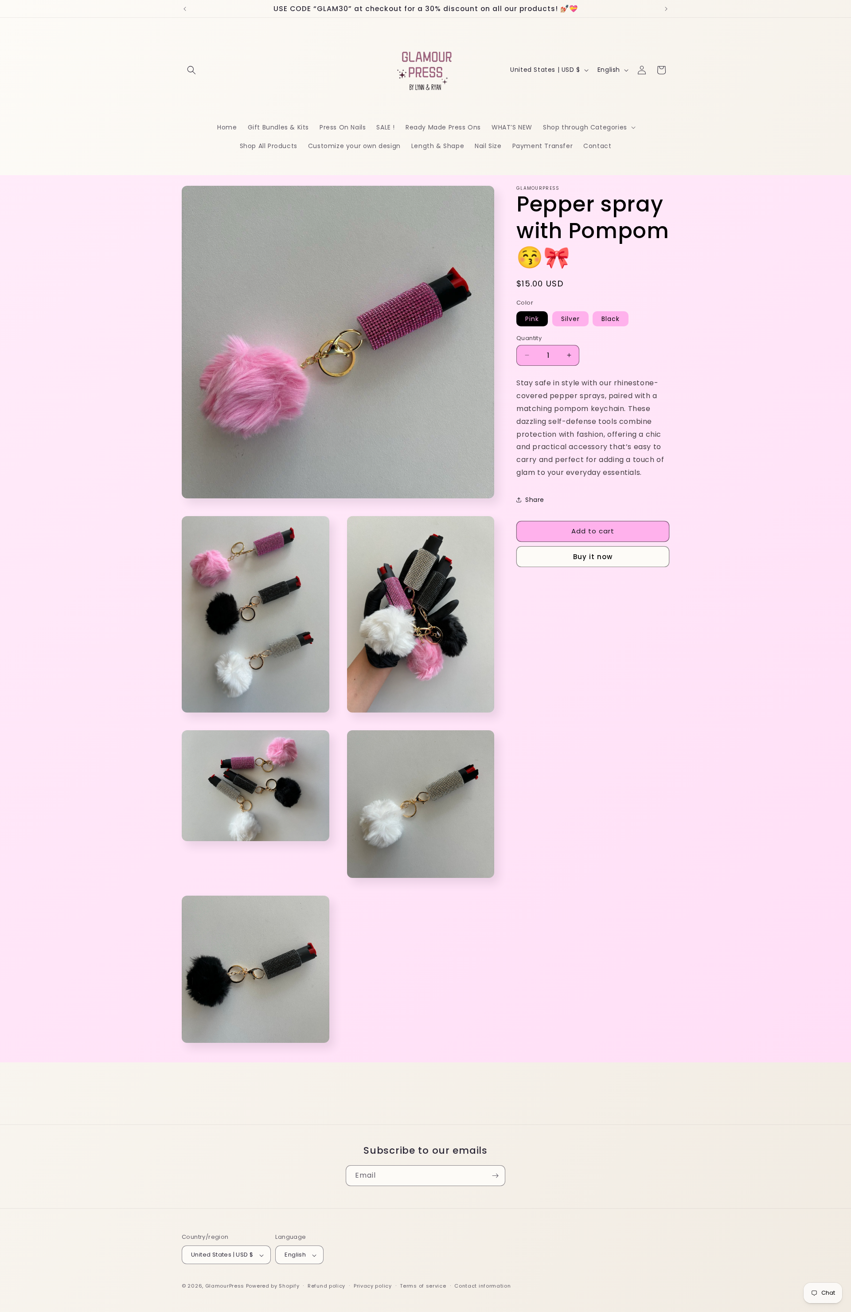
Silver (570, 318)
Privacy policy (373, 1285)
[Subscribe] (495, 1175)
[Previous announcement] (185, 8)
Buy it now (593, 556)
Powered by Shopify (273, 1286)
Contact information (482, 1285)
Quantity (529, 337)
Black (610, 318)
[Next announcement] (666, 8)
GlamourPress (224, 1286)
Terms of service (423, 1285)
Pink (532, 318)
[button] (191, 70)
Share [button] (534, 499)
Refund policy (326, 1285)
